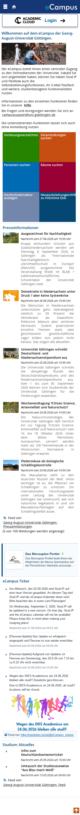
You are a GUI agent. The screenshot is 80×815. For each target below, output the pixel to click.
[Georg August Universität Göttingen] (17, 6)
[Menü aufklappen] (5, 7)
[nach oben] (76, 810)
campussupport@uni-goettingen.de (28, 115)
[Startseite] (14, 6)
